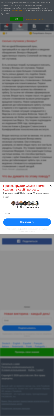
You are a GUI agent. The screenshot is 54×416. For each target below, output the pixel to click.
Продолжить (27, 222)
